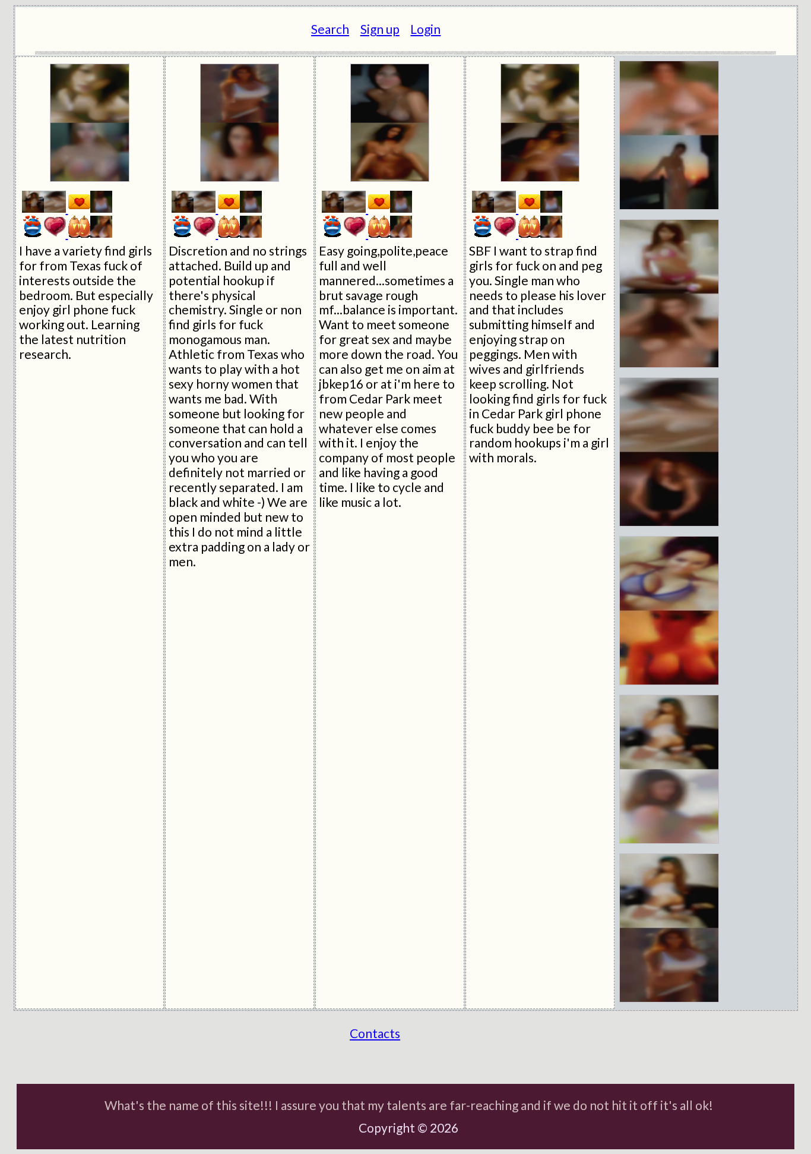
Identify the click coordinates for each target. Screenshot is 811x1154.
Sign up (380, 28)
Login (425, 28)
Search (330, 28)
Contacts (375, 1033)
